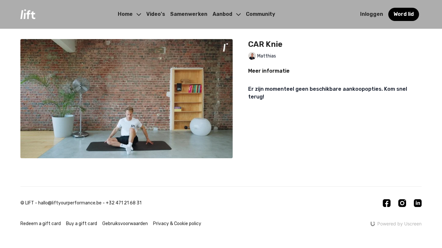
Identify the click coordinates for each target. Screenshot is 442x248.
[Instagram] (402, 203)
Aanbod (223, 14)
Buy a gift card (81, 223)
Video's (155, 14)
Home (126, 14)
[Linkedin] (418, 203)
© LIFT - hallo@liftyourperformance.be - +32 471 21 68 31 (80, 203)
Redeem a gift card (40, 223)
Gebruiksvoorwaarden (125, 223)
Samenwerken (188, 14)
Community (260, 14)
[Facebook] (387, 203)
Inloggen (371, 14)
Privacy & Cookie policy (177, 223)
